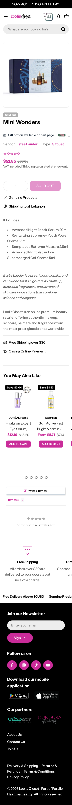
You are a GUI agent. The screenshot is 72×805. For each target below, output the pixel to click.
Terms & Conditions (39, 771)
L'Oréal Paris (18, 417)
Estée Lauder (27, 144)
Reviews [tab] (13, 500)
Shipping (28, 166)
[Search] (63, 29)
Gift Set (58, 144)
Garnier (51, 417)
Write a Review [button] (37, 491)
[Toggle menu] (5, 16)
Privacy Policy (18, 777)
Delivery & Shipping (22, 766)
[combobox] (36, 29)
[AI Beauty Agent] (48, 16)
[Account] (58, 16)
